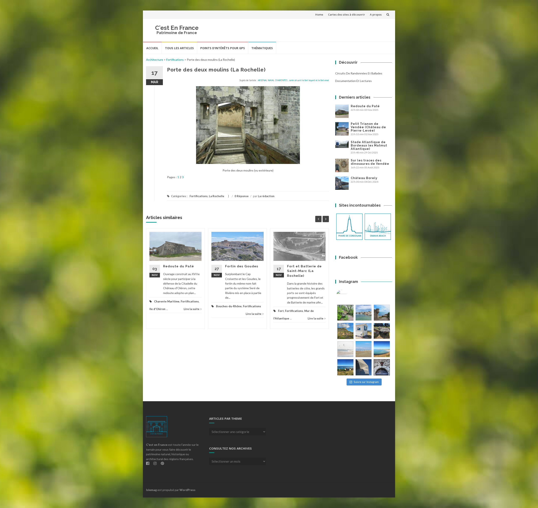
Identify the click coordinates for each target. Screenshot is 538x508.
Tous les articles (179, 48)
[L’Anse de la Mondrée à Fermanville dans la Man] (382, 349)
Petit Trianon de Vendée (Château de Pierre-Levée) (368, 127)
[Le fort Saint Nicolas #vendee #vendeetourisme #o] (382, 313)
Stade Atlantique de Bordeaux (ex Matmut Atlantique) (369, 145)
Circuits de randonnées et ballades (358, 73)
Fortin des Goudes (241, 266)
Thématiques (262, 48)
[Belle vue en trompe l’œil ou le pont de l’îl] (364, 349)
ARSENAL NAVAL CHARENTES (272, 80)
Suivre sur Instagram (366, 382)
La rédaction (266, 196)
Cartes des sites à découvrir (346, 14)
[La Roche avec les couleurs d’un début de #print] (345, 331)
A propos (376, 14)
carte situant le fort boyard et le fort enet (309, 80)
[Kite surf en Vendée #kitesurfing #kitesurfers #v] (345, 349)
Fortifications (175, 59)
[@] (347, 295)
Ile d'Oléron (157, 309)
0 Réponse (242, 196)
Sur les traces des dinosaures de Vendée (370, 162)
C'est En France (177, 27)
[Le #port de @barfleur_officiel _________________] (364, 313)
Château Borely (364, 178)
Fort (281, 311)
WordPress (187, 490)
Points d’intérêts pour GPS (222, 48)
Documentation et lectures (353, 81)
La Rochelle (216, 196)
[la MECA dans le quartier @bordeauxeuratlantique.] (364, 367)
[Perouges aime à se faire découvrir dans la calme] (382, 367)
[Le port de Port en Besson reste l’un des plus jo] (345, 367)
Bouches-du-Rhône (229, 306)
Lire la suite (191, 309)
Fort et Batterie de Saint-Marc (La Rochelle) (304, 271)
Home (319, 14)
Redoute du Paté (178, 266)
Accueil (152, 48)
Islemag (151, 490)
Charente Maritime (166, 301)
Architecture (154, 59)
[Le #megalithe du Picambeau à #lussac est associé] (345, 313)
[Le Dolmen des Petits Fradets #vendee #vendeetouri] (382, 331)
